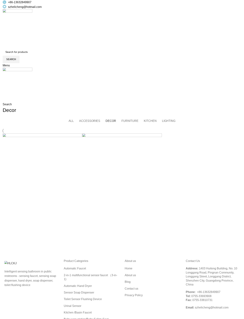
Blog (128, 281)
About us (130, 275)
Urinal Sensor (72, 305)
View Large (79, 136)
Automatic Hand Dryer (78, 285)
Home (128, 268)
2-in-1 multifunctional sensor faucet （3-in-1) (90, 277)
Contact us (131, 288)
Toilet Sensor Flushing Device (83, 299)
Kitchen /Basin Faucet (78, 312)
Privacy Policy (134, 295)
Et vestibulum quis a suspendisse (40, 225)
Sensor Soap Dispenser (79, 292)
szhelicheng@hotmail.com (25, 6)
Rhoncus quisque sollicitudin (116, 225)
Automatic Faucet (75, 268)
